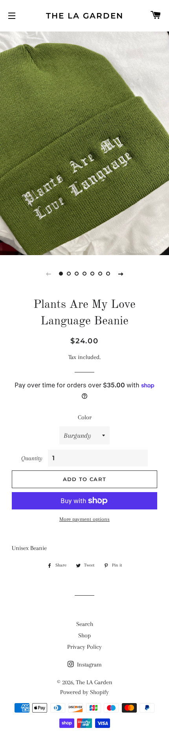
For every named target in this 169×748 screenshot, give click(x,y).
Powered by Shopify (84, 692)
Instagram (88, 664)
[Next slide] (120, 273)
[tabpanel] (84, 142)
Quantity (31, 458)
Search (84, 624)
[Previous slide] (48, 273)
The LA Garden (84, 15)
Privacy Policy (84, 646)
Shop (84, 635)
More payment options (84, 519)
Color (85, 417)
